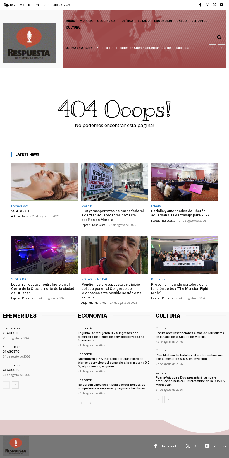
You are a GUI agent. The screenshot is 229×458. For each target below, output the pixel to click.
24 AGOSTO (11, 351)
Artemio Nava (19, 216)
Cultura (161, 328)
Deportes (158, 279)
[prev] (212, 47)
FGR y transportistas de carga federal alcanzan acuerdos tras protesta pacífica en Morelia (112, 215)
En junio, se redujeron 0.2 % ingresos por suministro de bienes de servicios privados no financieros (111, 336)
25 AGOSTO (20, 211)
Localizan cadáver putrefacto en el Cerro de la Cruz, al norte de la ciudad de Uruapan (42, 288)
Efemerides (19, 205)
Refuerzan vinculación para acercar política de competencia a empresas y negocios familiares (111, 386)
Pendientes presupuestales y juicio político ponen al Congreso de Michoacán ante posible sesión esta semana (111, 291)
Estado (156, 205)
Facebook (169, 446)
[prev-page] (6, 385)
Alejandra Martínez (93, 303)
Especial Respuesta (93, 225)
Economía (85, 328)
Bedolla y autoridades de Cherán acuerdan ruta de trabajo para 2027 (180, 213)
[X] (214, 4)
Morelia (87, 205)
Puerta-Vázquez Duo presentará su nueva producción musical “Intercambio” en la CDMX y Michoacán (190, 381)
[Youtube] (221, 4)
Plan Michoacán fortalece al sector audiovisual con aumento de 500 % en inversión (189, 357)
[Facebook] (200, 4)
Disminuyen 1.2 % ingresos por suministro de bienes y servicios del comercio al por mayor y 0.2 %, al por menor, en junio (114, 362)
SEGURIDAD (19, 279)
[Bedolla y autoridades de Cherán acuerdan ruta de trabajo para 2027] (184, 182)
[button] (219, 37)
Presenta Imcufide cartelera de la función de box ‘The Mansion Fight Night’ (179, 288)
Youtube (220, 446)
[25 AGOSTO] (44, 182)
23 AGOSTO (11, 370)
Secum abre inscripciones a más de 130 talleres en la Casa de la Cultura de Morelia (190, 335)
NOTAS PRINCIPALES (96, 279)
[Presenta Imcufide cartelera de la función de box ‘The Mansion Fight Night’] (184, 255)
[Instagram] (207, 4)
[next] (221, 47)
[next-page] (15, 385)
